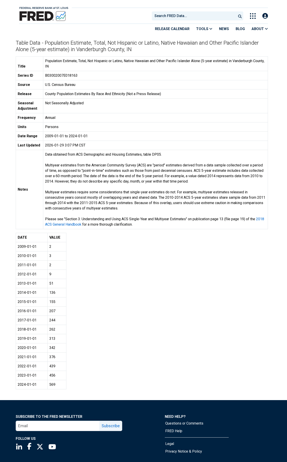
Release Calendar (172, 29)
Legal (169, 444)
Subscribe (111, 425)
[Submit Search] (240, 15)
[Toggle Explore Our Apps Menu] (253, 16)
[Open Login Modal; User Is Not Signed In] (265, 16)
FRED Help (173, 431)
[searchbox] (195, 15)
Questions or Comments (184, 423)
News (224, 29)
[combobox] (194, 15)
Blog (240, 29)
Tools (202, 29)
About (258, 29)
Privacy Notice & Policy (183, 451)
